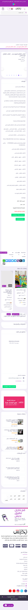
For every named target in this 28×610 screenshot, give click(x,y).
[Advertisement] (14, 28)
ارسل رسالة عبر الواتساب (17, 215)
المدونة (25, 569)
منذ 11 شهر (21, 295)
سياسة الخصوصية (23, 559)
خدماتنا (25, 561)
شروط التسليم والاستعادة (21, 563)
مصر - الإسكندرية (9, 296)
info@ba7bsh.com (21, 586)
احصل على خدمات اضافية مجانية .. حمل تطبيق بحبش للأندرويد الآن (14, 1)
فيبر (15, 499)
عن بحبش (25, 557)
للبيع (15, 496)
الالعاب (17, 45)
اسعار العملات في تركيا (22, 571)
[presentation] (25, 69)
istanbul (23, 584)
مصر (10, 9)
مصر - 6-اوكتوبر (20, 293)
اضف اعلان (10, 606)
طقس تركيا (24, 573)
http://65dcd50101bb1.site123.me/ (11, 139)
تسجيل (8, 314)
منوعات (21, 45)
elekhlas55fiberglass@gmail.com (15, 378)
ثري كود (5, 597)
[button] (18, 75)
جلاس (11, 499)
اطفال (19, 496)
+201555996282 (20, 219)
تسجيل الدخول (16, 314)
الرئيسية (25, 45)
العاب (23, 496)
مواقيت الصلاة (24, 575)
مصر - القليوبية (21, 59)
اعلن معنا (25, 565)
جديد (11, 496)
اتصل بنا (25, 567)
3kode (16, 597)
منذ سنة (22, 61)
